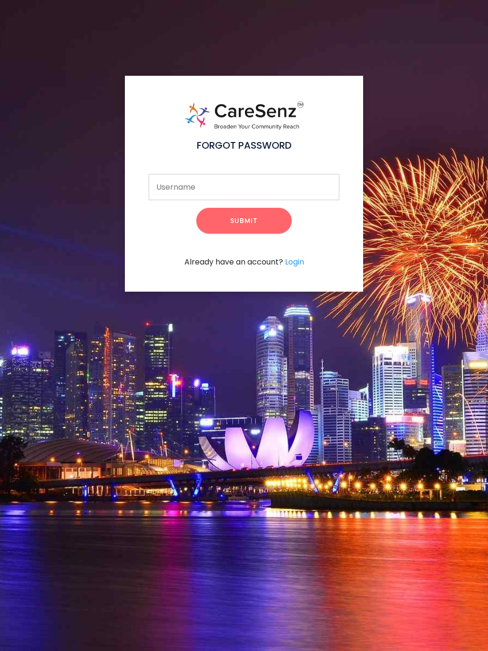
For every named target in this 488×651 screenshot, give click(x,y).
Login (294, 261)
